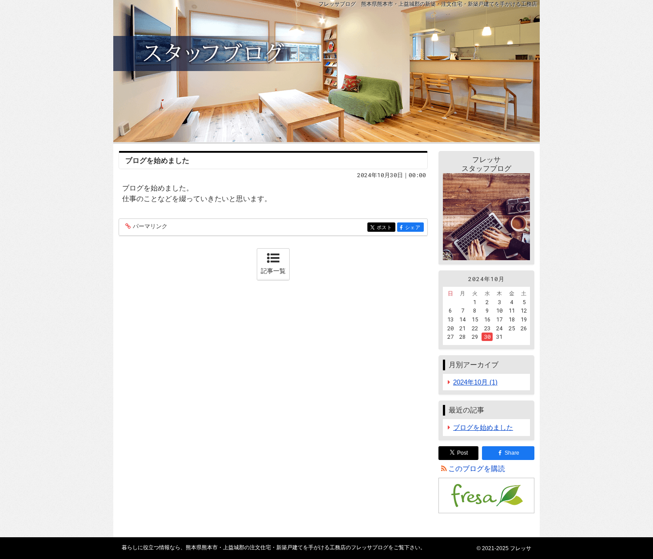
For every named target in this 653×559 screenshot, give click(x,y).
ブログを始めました (157, 160)
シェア (414, 227)
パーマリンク (150, 226)
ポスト (386, 227)
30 (487, 336)
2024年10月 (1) (475, 382)
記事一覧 (273, 270)
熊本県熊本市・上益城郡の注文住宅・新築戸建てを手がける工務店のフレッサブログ (326, 71)
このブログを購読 (476, 468)
